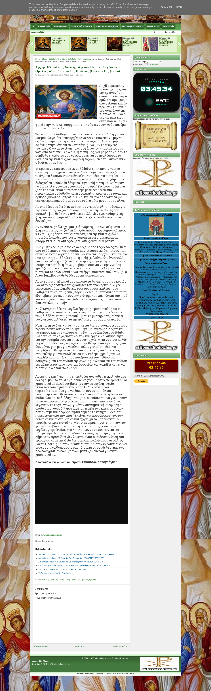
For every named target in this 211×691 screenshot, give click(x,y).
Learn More (166, 7)
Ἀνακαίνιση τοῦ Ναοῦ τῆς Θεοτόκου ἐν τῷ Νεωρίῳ (156, 245)
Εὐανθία (145, 269)
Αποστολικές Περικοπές (81, 26)
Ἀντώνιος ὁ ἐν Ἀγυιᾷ (156, 287)
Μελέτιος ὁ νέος (145, 282)
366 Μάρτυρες (164, 250)
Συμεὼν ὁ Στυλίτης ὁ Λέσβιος (163, 284)
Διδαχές (44, 59)
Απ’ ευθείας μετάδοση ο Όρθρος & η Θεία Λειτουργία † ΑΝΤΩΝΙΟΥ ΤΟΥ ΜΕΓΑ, (70, 562)
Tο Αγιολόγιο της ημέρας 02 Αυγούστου (166, 42)
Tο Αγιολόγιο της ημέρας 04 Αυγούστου (54, 573)
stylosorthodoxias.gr (52, 535)
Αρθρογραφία (44, 26)
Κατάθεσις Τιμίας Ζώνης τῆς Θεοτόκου (156, 242)
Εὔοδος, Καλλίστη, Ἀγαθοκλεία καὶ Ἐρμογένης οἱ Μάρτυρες (155, 275)
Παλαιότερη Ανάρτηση (121, 646)
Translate (154, 64)
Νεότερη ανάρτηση (41, 646)
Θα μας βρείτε (153, 26)
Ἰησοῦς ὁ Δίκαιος (159, 269)
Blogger (46, 661)
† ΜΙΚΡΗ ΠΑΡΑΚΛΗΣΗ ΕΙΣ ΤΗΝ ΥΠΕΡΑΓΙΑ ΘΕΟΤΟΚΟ (94, 43)
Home (37, 59)
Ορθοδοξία (72, 59)
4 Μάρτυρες (145, 247)
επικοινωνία (168, 26)
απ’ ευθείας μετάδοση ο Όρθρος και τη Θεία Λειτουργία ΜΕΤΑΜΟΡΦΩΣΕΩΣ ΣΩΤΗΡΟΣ (74, 565)
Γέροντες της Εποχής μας (107, 26)
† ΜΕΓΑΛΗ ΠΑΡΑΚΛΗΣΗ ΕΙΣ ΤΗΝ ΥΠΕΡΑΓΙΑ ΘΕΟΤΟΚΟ (130, 43)
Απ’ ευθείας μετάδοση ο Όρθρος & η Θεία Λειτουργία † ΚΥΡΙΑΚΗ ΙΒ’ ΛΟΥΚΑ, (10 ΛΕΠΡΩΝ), (76, 554)
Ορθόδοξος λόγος (84, 59)
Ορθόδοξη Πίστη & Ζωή (58, 59)
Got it (178, 7)
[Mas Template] (159, 670)
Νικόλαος (159, 282)
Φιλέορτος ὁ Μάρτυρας (163, 247)
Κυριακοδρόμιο (60, 26)
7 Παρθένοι (150, 250)
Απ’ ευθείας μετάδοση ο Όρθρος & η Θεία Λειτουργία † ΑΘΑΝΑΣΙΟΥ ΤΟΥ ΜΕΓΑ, (71, 558)
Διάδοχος (139, 250)
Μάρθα (176, 267)
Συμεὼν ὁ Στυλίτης (161, 267)
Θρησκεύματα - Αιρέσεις (132, 26)
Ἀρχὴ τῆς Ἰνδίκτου (142, 267)
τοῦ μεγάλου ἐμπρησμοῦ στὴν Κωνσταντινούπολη (156, 278)
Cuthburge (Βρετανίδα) (163, 252)
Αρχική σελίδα (37, 32)
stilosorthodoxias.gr (62, 664)
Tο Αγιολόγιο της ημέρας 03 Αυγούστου (59, 42)
